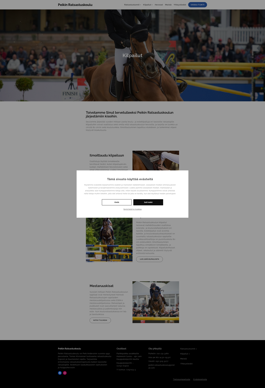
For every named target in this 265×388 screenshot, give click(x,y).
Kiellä (116, 202)
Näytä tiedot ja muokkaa (132, 209)
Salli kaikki (148, 202)
